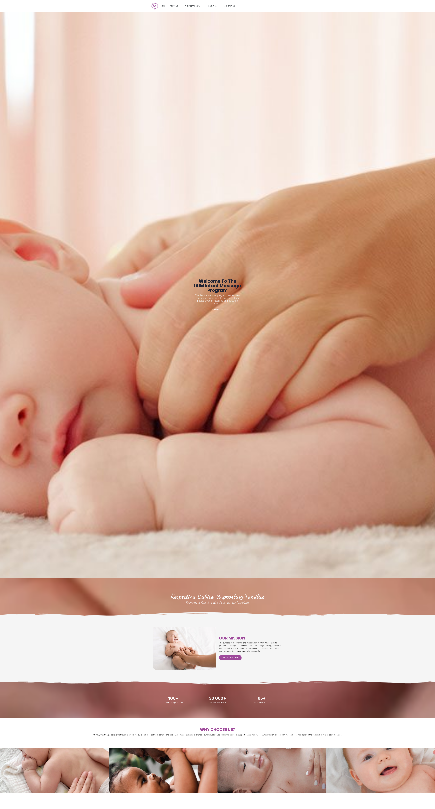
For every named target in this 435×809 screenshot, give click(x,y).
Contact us (229, 6)
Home (163, 6)
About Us (174, 6)
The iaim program (192, 6)
